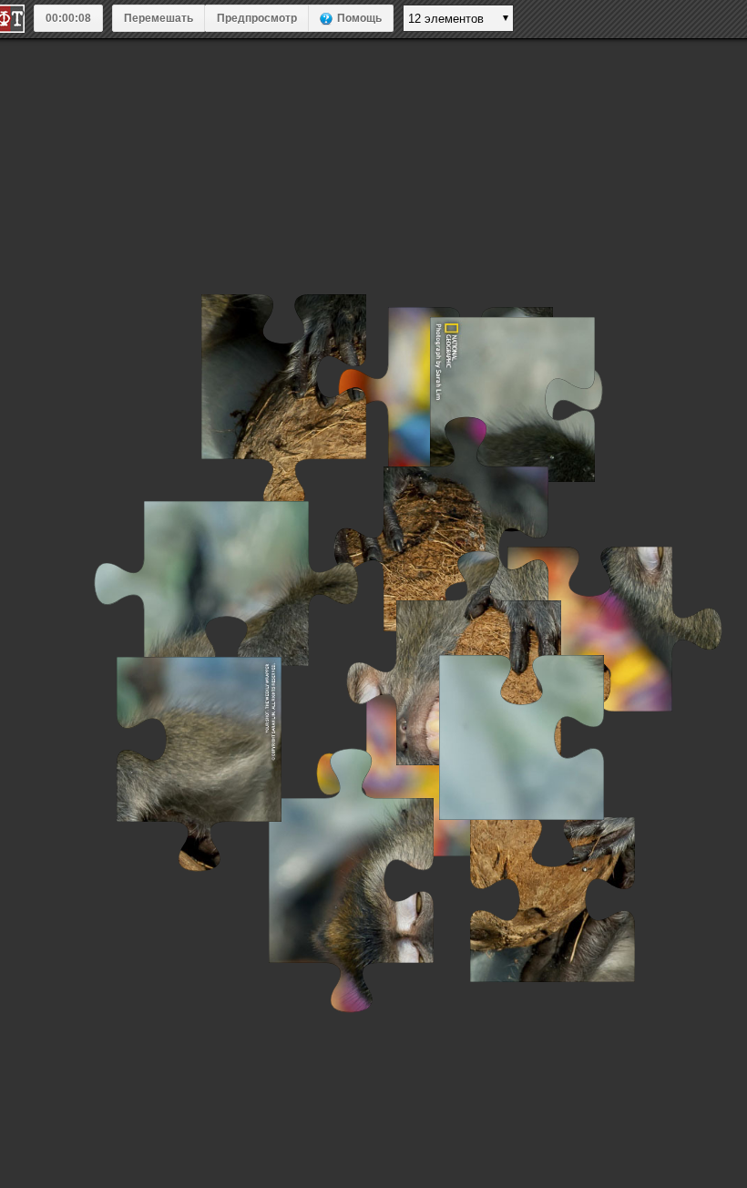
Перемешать (158, 18)
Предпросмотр (257, 18)
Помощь (359, 18)
